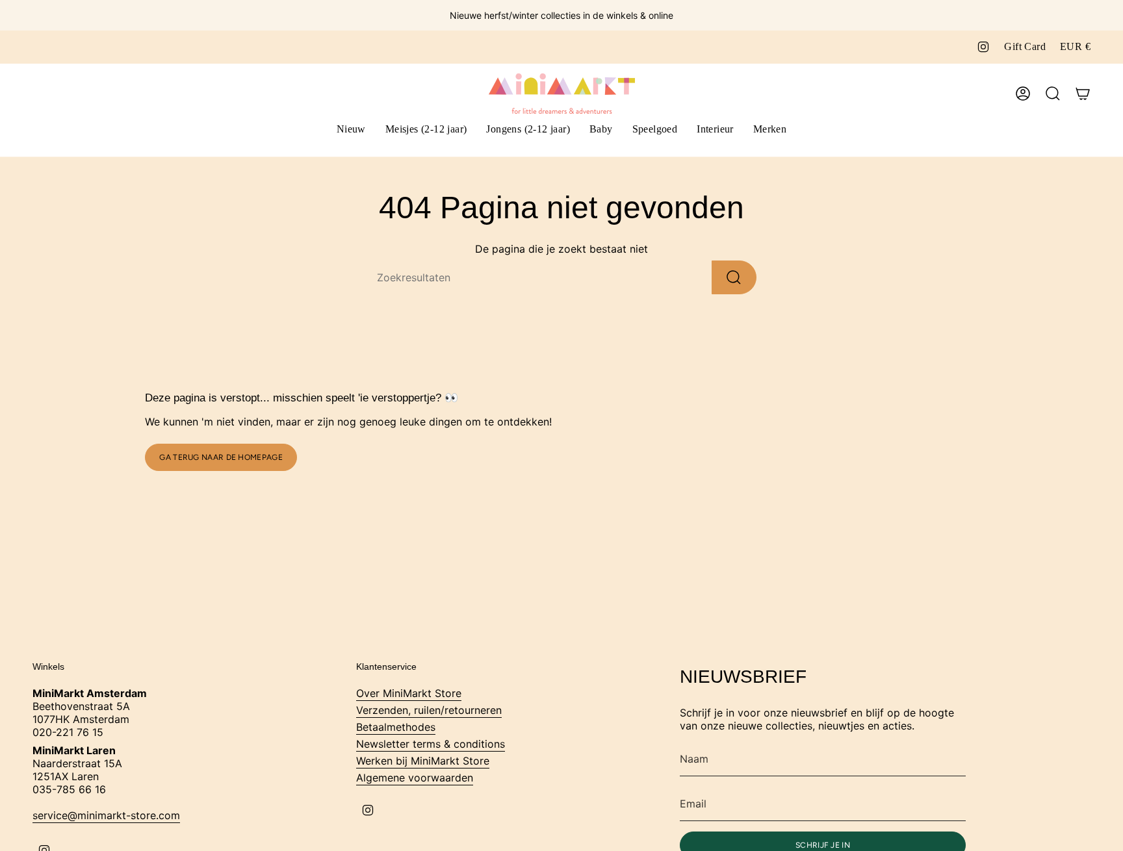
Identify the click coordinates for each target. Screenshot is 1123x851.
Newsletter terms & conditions (430, 743)
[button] (426, 130)
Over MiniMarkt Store (408, 693)
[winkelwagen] (1083, 94)
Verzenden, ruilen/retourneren (429, 710)
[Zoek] (734, 277)
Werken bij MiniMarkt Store (422, 760)
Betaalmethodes (395, 726)
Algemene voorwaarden (414, 777)
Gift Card (1025, 46)
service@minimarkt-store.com (106, 815)
